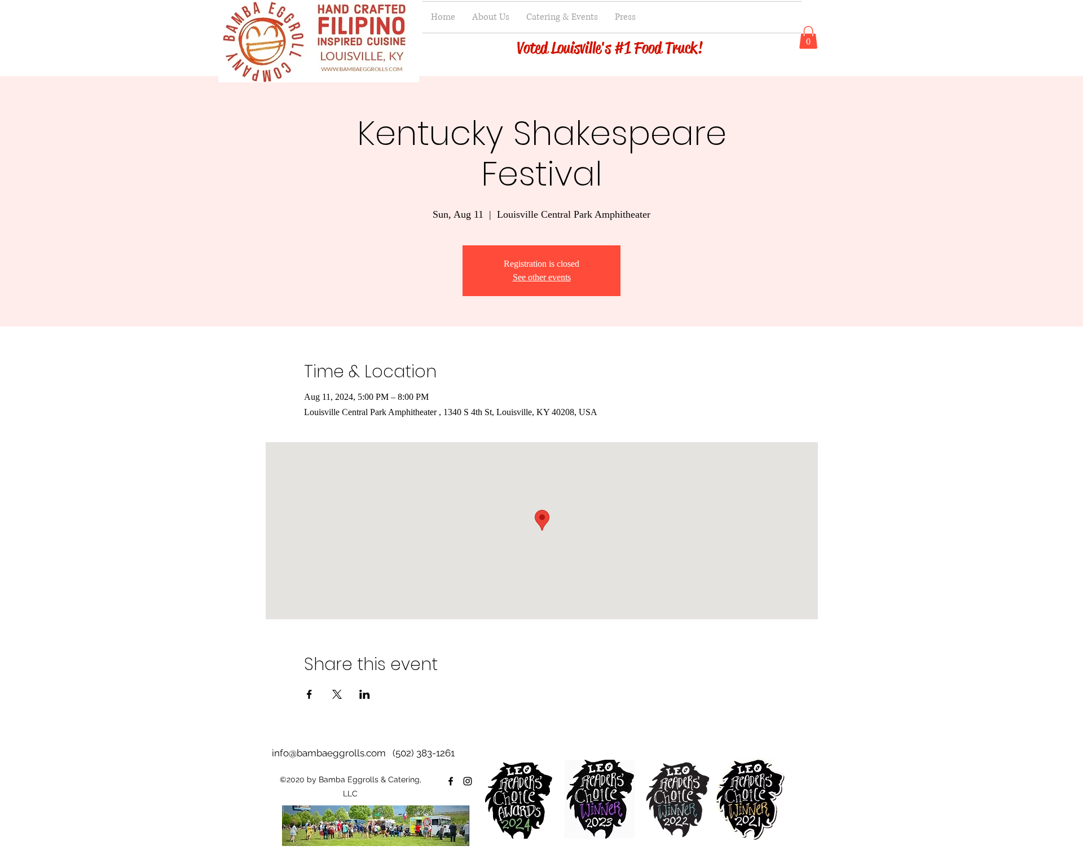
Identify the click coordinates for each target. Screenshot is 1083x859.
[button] (808, 37)
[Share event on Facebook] (309, 694)
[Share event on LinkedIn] (364, 694)
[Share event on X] (337, 694)
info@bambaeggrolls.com (329, 753)
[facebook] (450, 781)
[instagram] (467, 781)
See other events (542, 277)
